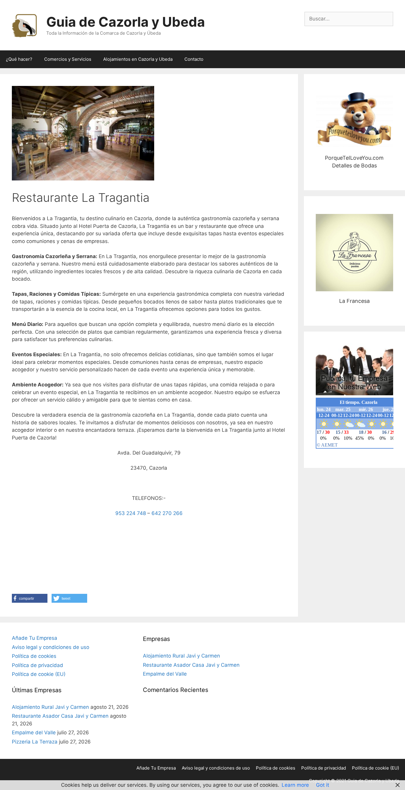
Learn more (295, 785)
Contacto (193, 59)
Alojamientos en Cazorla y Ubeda (138, 59)
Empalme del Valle (34, 732)
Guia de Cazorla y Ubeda (125, 22)
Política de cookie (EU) (39, 674)
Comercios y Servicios (67, 59)
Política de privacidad (37, 665)
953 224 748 (130, 513)
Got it (322, 785)
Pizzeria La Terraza (35, 742)
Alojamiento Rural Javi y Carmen (50, 707)
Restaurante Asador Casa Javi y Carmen (60, 716)
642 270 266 (167, 513)
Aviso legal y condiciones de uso (50, 647)
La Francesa (354, 253)
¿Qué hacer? (19, 59)
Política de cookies (34, 656)
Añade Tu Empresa (34, 638)
